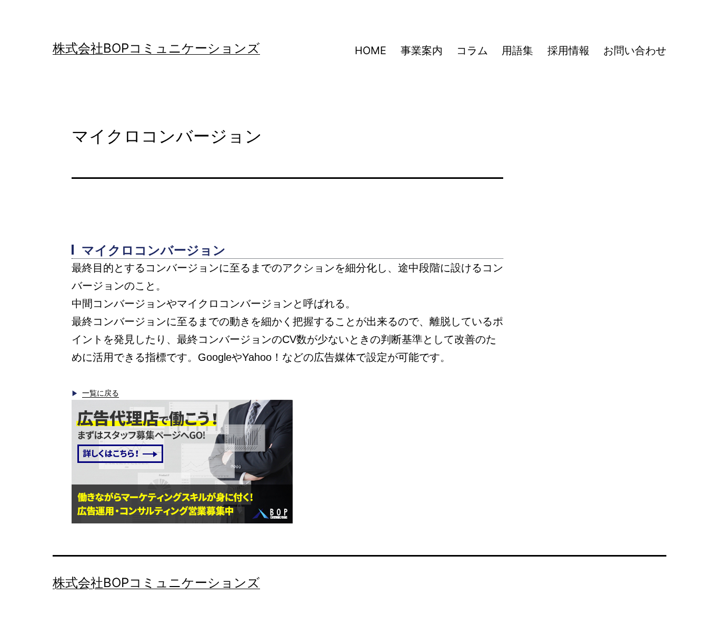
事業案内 (422, 50)
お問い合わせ (634, 50)
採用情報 (568, 50)
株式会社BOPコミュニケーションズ (156, 48)
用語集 (517, 50)
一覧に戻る (100, 393)
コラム (472, 50)
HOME (370, 50)
